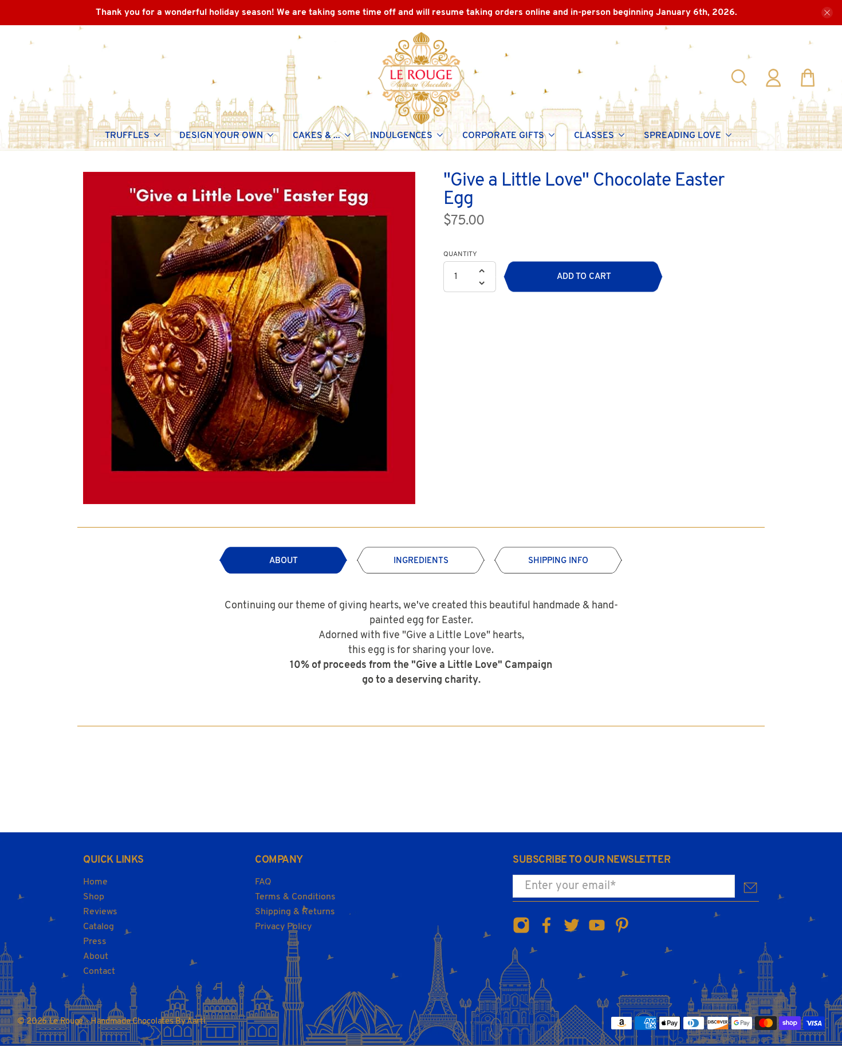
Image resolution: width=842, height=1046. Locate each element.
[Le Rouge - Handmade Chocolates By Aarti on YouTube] (596, 931)
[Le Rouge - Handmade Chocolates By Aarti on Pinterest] (622, 931)
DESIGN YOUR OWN (221, 135)
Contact (99, 971)
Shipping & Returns (295, 912)
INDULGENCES (401, 135)
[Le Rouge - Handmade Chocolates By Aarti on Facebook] (546, 931)
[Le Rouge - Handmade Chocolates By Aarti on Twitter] (571, 931)
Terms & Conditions (295, 897)
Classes (594, 135)
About (95, 956)
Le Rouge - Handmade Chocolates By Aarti (127, 1021)
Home (95, 882)
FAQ (263, 882)
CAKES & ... (316, 135)
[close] (827, 12)
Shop (93, 897)
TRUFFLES (127, 135)
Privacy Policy (283, 926)
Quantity (460, 254)
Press (95, 941)
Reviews (100, 912)
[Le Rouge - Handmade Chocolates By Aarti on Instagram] (521, 931)
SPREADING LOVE (682, 135)
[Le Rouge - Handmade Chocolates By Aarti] (421, 78)
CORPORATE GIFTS (503, 135)
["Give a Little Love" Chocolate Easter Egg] (249, 338)
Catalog (98, 926)
